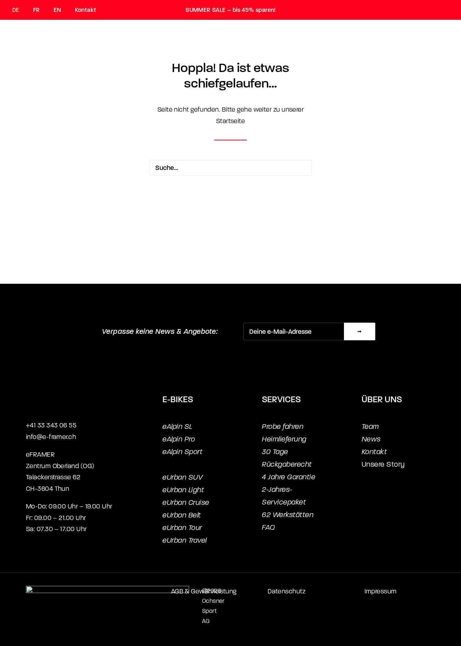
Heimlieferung (284, 439)
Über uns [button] (280, 52)
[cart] (444, 52)
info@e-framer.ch (51, 437)
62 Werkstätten (287, 515)
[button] (300, 168)
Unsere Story (383, 464)
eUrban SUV (182, 477)
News (371, 439)
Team (370, 426)
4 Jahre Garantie (288, 477)
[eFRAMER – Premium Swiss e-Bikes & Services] (35, 52)
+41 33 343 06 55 (51, 425)
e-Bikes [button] (169, 52)
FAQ (268, 527)
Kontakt (85, 9)
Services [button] (223, 52)
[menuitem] (19, 10)
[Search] (230, 168)
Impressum (380, 591)
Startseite (230, 121)
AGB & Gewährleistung (204, 591)
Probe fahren (282, 426)
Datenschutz (286, 591)
